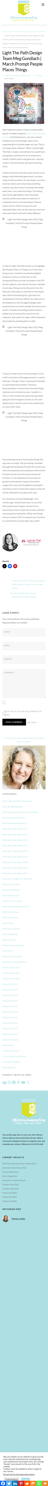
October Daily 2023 (11, 978)
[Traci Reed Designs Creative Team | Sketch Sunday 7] (24, 1419)
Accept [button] (25, 1480)
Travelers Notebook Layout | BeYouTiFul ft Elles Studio (23, 595)
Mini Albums (7, 951)
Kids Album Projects (11, 928)
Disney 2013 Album (11, 884)
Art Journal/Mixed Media (13, 817)
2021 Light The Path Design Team (16, 31)
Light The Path (38, 31)
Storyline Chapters (10, 1039)
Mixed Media (13, 43)
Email (7, 645)
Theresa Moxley (7, 47)
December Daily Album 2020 (15, 862)
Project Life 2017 (10, 1006)
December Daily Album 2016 (15, 840)
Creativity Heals (10, 35)
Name (7, 632)
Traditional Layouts (10, 1051)
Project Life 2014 (10, 989)
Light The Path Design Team (17, 39)
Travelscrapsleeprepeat (20, 47)
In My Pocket (8, 923)
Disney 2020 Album (11, 890)
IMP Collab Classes (10, 912)
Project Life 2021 (10, 1028)
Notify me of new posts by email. (20, 722)
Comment (9, 673)
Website (8, 659)
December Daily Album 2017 (15, 845)
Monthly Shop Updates (12, 956)
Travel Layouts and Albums (14, 1056)
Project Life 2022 (10, 1034)
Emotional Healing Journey (23, 35)
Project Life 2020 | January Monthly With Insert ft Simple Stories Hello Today (28, 584)
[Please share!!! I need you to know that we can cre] (24, 1367)
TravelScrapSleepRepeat (17, 76)
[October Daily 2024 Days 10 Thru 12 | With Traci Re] (24, 1237)
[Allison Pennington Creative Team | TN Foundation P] (24, 1315)
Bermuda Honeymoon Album (14, 823)
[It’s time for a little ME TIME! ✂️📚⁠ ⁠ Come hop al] (24, 1263)
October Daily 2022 (11, 973)
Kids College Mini (10, 934)
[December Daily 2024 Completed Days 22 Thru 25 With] (24, 1393)
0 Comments (37, 76)
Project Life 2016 (10, 1000)
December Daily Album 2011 (15, 829)
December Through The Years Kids (17, 879)
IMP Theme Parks (10, 917)
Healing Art (36, 35)
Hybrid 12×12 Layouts (12, 901)
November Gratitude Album (14, 962)
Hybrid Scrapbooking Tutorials (15, 906)
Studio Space (8, 1045)
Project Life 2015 (10, 995)
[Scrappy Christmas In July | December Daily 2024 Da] (24, 1444)
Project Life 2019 (10, 1017)
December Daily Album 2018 (15, 851)
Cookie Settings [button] (12, 1480)
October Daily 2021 (11, 967)
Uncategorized (8, 1067)
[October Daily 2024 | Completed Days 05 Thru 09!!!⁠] (24, 1289)
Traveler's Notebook (11, 1062)
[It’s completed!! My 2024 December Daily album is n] (24, 1341)
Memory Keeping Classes (13, 945)
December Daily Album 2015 (15, 834)
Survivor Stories (23, 43)
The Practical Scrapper (35, 43)
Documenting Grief (10, 895)
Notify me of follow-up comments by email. (23, 713)
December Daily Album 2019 (15, 856)
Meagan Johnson (32, 39)
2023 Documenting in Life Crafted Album (20, 812)
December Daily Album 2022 (15, 873)
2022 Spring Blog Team (12, 806)
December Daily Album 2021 (15, 867)
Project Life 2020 (10, 1023)
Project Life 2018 (10, 1012)
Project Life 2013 (10, 984)
